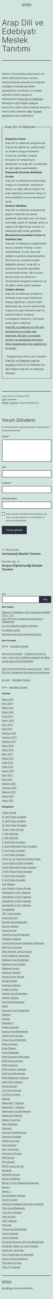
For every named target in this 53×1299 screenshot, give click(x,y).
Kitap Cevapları (10, 1044)
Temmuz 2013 (9, 737)
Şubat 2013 (8, 758)
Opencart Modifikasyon (14, 1132)
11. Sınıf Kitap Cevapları (14, 821)
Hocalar (6, 1019)
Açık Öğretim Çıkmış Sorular (16, 888)
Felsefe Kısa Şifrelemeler (14, 993)
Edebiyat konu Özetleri (14, 964)
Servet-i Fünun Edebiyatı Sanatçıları (20, 1183)
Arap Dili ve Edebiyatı (30, 98)
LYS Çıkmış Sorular (11, 1090)
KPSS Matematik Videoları (15, 1078)
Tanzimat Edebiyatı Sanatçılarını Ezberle (23, 1204)
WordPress (7, 1288)
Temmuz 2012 (9, 788)
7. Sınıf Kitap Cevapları (13, 855)
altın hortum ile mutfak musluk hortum (22, 669)
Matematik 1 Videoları (13, 1103)
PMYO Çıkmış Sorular (13, 1166)
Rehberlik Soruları (11, 1174)
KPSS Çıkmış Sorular (12, 1061)
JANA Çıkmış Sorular (12, 1035)
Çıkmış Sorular (9, 930)
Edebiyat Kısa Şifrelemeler (15, 960)
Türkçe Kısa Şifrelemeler (14, 1229)
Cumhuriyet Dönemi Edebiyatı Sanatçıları (23, 943)
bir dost (6, 680)
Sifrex (26, 5)
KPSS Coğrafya (10, 1065)
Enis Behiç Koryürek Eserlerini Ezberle (21, 634)
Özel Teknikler (9, 1145)
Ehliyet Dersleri (9, 981)
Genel (5, 1006)
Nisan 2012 (7, 800)
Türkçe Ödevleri (10, 1233)
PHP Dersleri (8, 1157)
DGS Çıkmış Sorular (12, 947)
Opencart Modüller (11, 1136)
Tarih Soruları (9, 1216)
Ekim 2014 (7, 703)
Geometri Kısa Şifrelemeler (15, 1010)
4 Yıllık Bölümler (10, 838)
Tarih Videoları (9, 1221)
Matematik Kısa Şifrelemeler (16, 1111)
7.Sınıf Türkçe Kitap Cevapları (17, 871)
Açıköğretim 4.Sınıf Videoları (16, 905)
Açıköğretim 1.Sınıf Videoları (16, 892)
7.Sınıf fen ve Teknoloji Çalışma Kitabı (21, 859)
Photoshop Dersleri (12, 1153)
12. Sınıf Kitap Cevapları (14, 825)
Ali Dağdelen (8, 909)
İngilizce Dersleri (10, 1027)
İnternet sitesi (9, 498)
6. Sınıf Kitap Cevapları (13, 850)
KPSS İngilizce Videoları (14, 1069)
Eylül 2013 (7, 729)
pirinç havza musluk (12, 654)
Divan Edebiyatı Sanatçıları (15, 955)
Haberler (6, 1014)
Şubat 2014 (8, 712)
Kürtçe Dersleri (9, 1086)
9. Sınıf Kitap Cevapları (14, 880)
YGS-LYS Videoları (11, 1267)
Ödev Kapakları (10, 1124)
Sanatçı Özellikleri (11, 1179)
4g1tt (4, 399)
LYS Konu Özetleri (11, 1094)
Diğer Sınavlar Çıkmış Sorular (17, 951)
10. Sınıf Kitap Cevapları (14, 817)
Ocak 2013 (7, 762)
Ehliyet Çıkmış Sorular (13, 977)
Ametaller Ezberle (19, 646)
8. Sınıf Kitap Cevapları (14, 876)
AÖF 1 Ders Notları (11, 913)
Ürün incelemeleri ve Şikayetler (18, 1254)
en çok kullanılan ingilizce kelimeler (20, 626)
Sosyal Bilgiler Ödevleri (13, 1195)
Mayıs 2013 (8, 745)
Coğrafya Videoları (11, 939)
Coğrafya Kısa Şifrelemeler (16, 934)
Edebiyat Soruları (10, 968)
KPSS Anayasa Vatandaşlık (15, 1057)
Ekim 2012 (7, 775)
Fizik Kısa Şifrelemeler (13, 1002)
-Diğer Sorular (9, 812)
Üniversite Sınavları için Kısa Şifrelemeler (23, 1242)
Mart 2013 (7, 754)
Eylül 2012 (7, 779)
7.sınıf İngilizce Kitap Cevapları (17, 863)
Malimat (6, 1099)
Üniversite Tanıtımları (13, 1250)
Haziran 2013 (9, 741)
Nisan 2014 (8, 708)
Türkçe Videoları (10, 1237)
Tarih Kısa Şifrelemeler (13, 1208)
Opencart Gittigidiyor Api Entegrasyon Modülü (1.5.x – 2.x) (26, 613)
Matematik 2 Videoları (13, 1107)
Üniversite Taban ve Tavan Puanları (20, 1246)
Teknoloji (6, 1225)
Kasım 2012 (8, 771)
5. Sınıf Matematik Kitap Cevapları (19, 846)
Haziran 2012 (9, 792)
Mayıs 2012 (8, 796)
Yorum (6, 436)
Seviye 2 (6, 1191)
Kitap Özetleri (9, 1048)
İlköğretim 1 (8, 1023)
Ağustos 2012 (9, 783)
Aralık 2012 (7, 767)
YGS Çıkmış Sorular (12, 1263)
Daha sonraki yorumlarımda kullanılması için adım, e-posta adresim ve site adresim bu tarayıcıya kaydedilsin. (26, 517)
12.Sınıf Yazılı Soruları (13, 829)
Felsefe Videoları (10, 998)
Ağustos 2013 (9, 733)
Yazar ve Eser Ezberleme (15, 1259)
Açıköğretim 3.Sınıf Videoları (16, 901)
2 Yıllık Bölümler (10, 833)
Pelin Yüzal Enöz (10, 1149)
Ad (4, 467)
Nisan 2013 (7, 750)
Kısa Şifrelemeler (10, 1052)
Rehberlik (7, 1170)
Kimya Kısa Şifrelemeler (14, 1040)
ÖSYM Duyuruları (10, 1141)
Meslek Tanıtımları (10, 403)
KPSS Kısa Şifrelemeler (13, 1073)
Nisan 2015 (7, 699)
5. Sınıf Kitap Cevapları (14, 842)
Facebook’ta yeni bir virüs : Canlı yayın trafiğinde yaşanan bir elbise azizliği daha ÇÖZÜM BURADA (26, 658)
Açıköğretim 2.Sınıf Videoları (16, 897)
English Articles (10, 989)
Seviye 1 (6, 1187)
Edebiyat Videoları (11, 972)
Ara (4, 594)
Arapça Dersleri (10, 918)
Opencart (7, 1128)
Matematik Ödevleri (12, 1115)
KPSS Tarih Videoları (12, 1082)
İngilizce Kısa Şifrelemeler (15, 1031)
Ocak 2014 (7, 716)
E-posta (7, 483)
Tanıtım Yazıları (10, 1200)
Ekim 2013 (7, 724)
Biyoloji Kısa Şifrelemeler (14, 922)
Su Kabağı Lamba (11, 630)
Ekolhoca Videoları (11, 985)
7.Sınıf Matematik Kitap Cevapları (19, 867)
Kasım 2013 (8, 720)
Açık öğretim (8, 884)
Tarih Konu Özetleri (12, 1212)
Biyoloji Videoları (10, 926)
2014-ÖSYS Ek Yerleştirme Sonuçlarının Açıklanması (22, 620)
